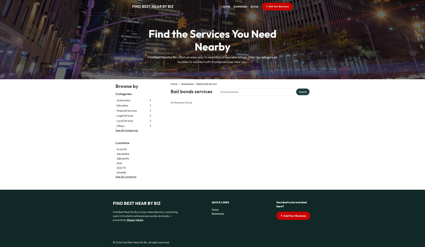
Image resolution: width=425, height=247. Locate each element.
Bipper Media (135, 220)
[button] (150, 100)
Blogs (254, 6)
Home (226, 6)
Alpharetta (123, 158)
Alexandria (123, 153)
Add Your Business (278, 6)
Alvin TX (121, 167)
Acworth (122, 149)
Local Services (125, 120)
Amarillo (121, 172)
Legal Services (125, 115)
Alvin (119, 163)
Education (122, 105)
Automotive (123, 100)
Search (303, 92)
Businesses (240, 6)
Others (121, 126)
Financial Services (127, 110)
